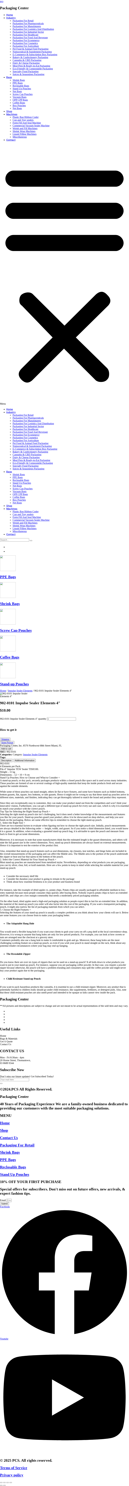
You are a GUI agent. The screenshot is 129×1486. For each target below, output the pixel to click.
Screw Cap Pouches (23, 94)
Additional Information (24, 760)
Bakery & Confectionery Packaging (30, 57)
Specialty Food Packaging (26, 71)
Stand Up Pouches (22, 88)
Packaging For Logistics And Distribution (33, 29)
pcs (1, 1)
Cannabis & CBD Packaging (27, 60)
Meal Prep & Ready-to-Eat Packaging (31, 65)
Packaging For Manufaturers (27, 26)
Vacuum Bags (19, 97)
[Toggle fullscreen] (7, 1482)
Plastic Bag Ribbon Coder (26, 117)
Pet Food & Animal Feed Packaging (30, 49)
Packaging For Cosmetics (25, 43)
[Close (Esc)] (1, 1482)
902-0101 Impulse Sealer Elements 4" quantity (23, 718)
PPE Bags (18, 83)
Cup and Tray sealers (23, 120)
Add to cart (6, 749)
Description (6, 760)
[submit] (1, 1083)
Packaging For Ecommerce (26, 40)
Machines (11, 114)
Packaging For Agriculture (26, 46)
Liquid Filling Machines (24, 134)
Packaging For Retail (23, 20)
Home (9, 14)
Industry (11, 17)
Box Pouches (19, 105)
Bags (9, 77)
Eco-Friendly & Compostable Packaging (33, 68)
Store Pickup (7, 742)
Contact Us (9, 1138)
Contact (11, 139)
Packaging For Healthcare (25, 34)
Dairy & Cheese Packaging (26, 63)
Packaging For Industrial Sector (28, 32)
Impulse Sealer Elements (20, 690)
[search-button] (31, 540)
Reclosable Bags (21, 85)
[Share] (4, 1482)
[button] (64, 274)
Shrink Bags (19, 80)
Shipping (5, 739)
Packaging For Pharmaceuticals (28, 23)
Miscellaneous (20, 137)
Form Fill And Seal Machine (27, 122)
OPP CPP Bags (20, 100)
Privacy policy (11, 1475)
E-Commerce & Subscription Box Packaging (35, 54)
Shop (9, 111)
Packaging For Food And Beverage (30, 37)
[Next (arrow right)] (4, 1485)
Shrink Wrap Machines (24, 131)
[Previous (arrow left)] (1, 1485)
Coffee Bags (19, 102)
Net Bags (17, 91)
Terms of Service (13, 1468)
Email (3, 1200)
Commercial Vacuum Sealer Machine (31, 125)
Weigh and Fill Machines (25, 128)
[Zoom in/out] (10, 1482)
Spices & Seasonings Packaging (28, 74)
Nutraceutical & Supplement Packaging (32, 51)
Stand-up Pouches (14, 684)
